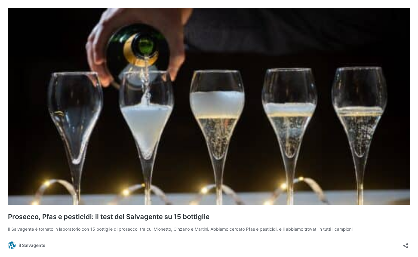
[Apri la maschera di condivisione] (405, 243)
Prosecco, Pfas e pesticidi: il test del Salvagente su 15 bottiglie (109, 217)
